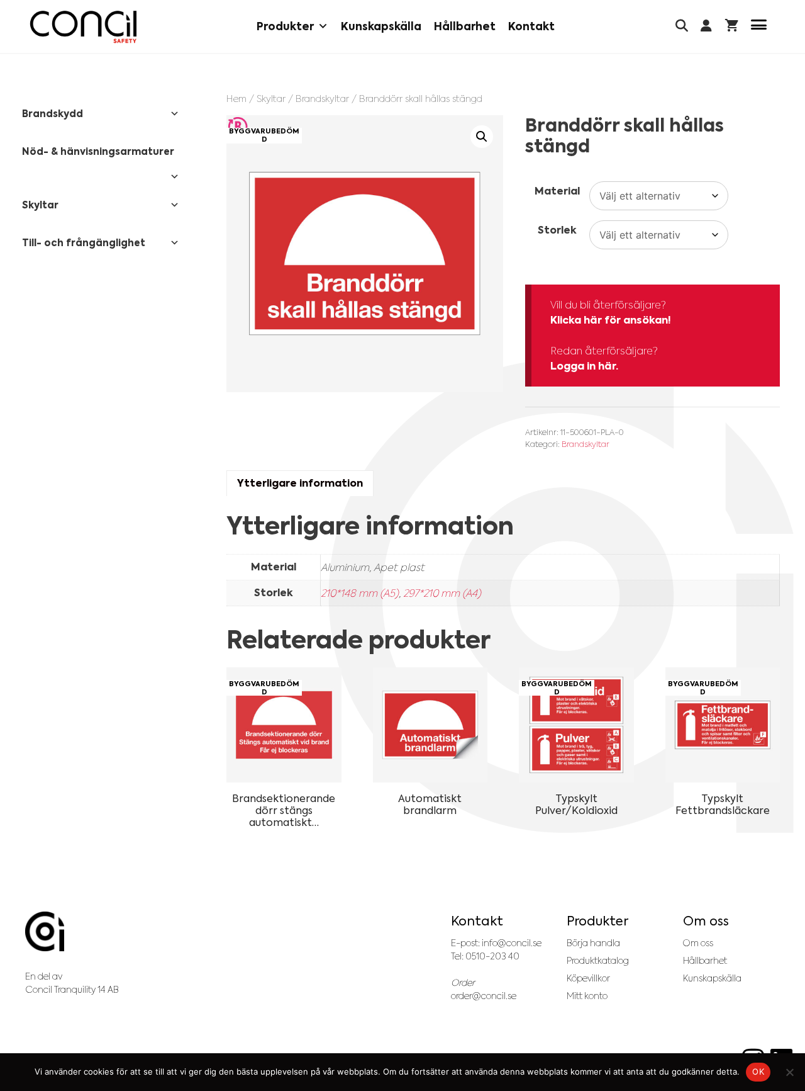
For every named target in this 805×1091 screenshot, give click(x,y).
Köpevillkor (588, 978)
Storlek (557, 230)
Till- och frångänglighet (83, 242)
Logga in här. (584, 366)
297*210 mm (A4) (442, 593)
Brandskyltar (322, 99)
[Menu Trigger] (758, 26)
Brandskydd (52, 113)
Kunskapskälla (381, 26)
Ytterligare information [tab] (300, 483)
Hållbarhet (465, 26)
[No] (789, 1072)
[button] (481, 136)
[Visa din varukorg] (731, 26)
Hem (236, 99)
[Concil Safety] (83, 26)
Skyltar (271, 99)
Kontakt (531, 26)
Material (557, 191)
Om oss (698, 943)
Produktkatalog (598, 960)
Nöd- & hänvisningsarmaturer (98, 151)
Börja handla (593, 943)
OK (758, 1071)
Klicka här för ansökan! (610, 320)
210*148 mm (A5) (360, 593)
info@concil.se (511, 943)
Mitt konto (587, 996)
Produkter (285, 26)
